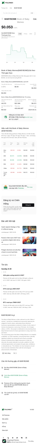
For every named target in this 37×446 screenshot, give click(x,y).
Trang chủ (4, 8)
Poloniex (7, 2)
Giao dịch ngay (28, 117)
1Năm (30, 33)
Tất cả (35, 34)
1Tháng (25, 33)
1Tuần (20, 33)
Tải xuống (30, 441)
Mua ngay (30, 187)
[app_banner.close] (35, 439)
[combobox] (15, 13)
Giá (11, 8)
